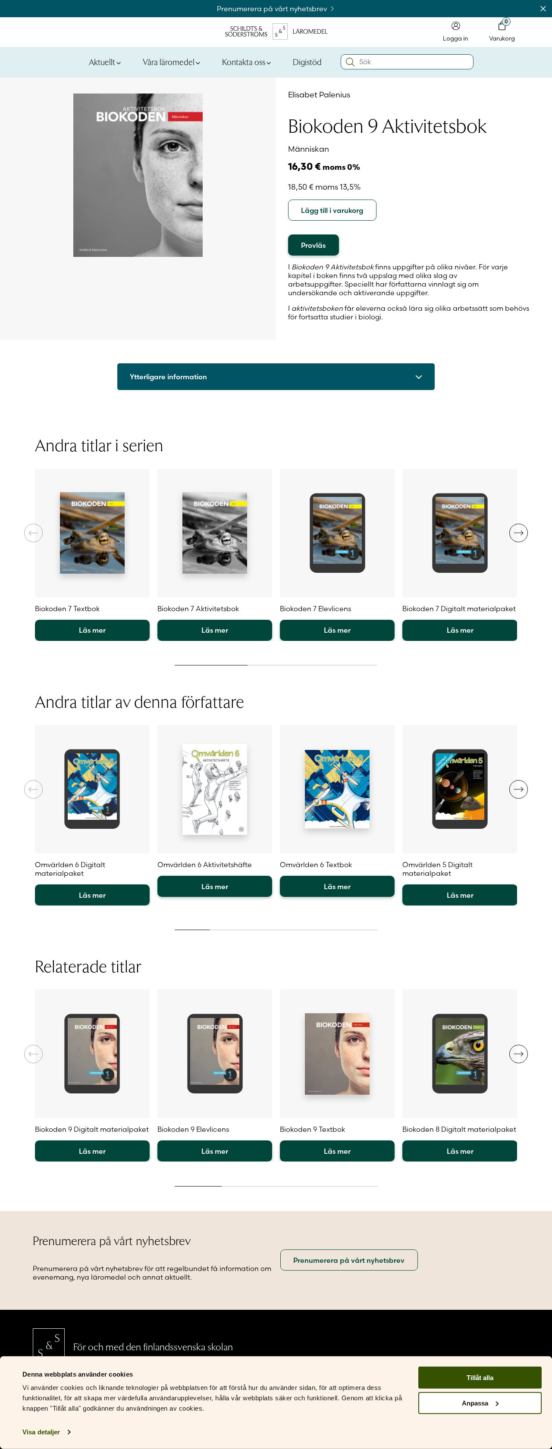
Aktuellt (102, 61)
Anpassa (475, 1403)
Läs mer (92, 630)
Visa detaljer (41, 1432)
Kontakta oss (243, 61)
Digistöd (307, 61)
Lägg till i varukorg (332, 210)
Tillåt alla (480, 1377)
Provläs (313, 245)
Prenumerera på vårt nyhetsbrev (273, 8)
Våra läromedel (168, 61)
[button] (518, 533)
